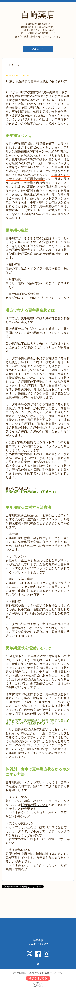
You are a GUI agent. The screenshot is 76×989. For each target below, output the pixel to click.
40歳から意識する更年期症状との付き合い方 (36, 81)
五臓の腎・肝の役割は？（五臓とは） (32, 491)
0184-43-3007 (39, 943)
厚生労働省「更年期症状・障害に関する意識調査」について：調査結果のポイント (38, 722)
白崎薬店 (38, 15)
